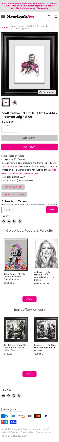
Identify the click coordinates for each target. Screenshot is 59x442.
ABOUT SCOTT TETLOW (14, 194)
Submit (52, 209)
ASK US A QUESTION (13, 187)
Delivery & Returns (9, 432)
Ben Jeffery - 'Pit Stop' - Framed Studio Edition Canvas (46, 348)
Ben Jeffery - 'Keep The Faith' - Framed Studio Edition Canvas (15, 348)
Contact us (15, 429)
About (4, 429)
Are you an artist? (41, 429)
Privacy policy (27, 432)
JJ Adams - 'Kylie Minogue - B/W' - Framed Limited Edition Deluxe (45, 276)
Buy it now (29, 146)
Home (4, 27)
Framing (26, 429)
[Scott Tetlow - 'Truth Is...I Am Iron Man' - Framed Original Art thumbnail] (6, 102)
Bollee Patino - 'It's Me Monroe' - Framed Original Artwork (14, 277)
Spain (10, 409)
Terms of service (43, 432)
